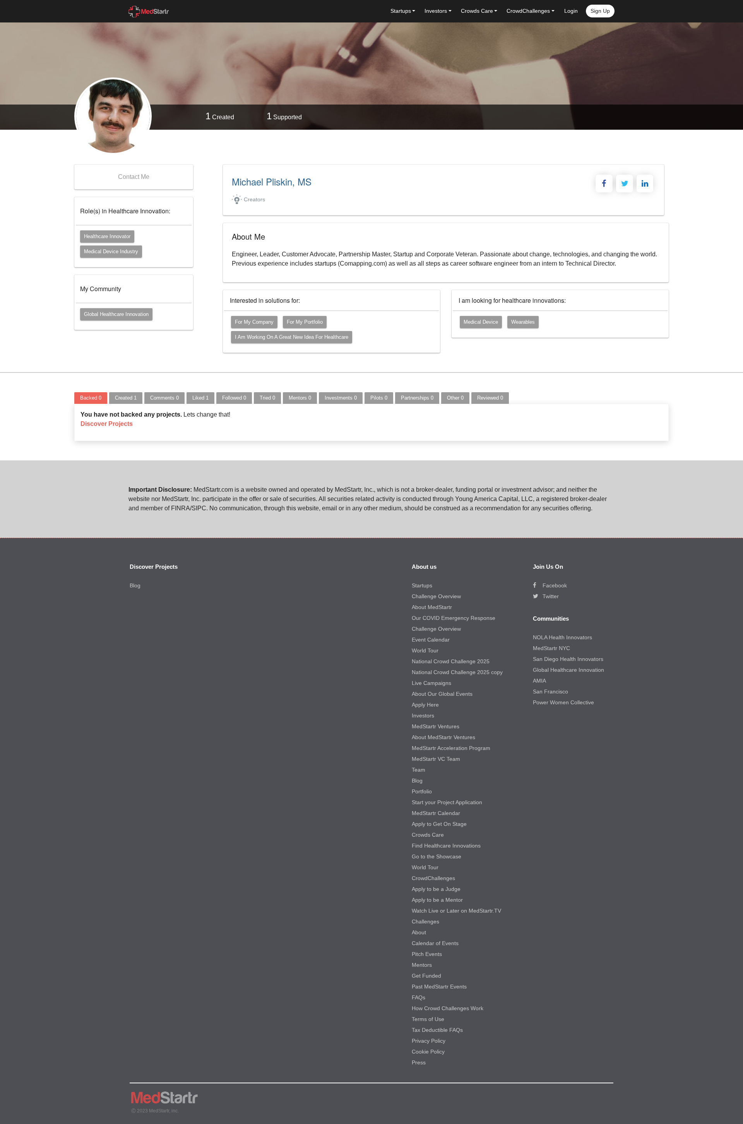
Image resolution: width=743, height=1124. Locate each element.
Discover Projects (106, 423)
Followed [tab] (234, 398)
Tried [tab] (267, 398)
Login (571, 11)
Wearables (523, 322)
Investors (423, 715)
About (419, 932)
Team (418, 770)
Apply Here (425, 705)
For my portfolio (305, 322)
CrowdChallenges (433, 878)
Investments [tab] (341, 398)
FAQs (418, 997)
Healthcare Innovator (107, 236)
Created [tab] (126, 398)
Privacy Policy (428, 1041)
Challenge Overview (436, 596)
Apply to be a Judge (436, 889)
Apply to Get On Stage (439, 824)
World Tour (425, 650)
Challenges (425, 921)
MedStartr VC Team (436, 759)
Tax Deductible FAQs (437, 1030)
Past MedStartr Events (439, 986)
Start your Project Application (447, 802)
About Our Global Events (442, 694)
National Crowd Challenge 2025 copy (457, 672)
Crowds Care (428, 835)
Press (419, 1062)
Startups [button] (400, 11)
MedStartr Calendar (436, 813)
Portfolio (422, 791)
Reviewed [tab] (490, 398)
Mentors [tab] (300, 398)
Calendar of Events (435, 943)
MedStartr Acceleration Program (451, 748)
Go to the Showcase (436, 856)
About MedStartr (432, 607)
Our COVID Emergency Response (453, 618)
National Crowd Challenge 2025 (451, 661)
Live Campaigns (431, 683)
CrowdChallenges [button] (528, 11)
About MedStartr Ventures (443, 737)
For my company (254, 322)
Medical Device (481, 322)
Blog (135, 585)
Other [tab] (455, 398)
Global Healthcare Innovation (116, 314)
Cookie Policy (428, 1051)
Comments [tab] (164, 398)
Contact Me (133, 176)
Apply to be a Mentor (437, 900)
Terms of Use (428, 1019)
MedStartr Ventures (435, 726)
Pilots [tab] (378, 398)
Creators (254, 199)
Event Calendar (431, 640)
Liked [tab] (200, 398)
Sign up (600, 11)
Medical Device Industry (111, 251)
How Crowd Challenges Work (447, 1008)
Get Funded (426, 976)
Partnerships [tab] (417, 398)
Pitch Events (427, 954)
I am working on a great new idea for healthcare (291, 337)
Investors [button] (436, 11)
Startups (422, 585)
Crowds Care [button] (477, 11)
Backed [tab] (90, 398)
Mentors (422, 965)
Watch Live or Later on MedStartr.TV (456, 911)
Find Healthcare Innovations (446, 846)
